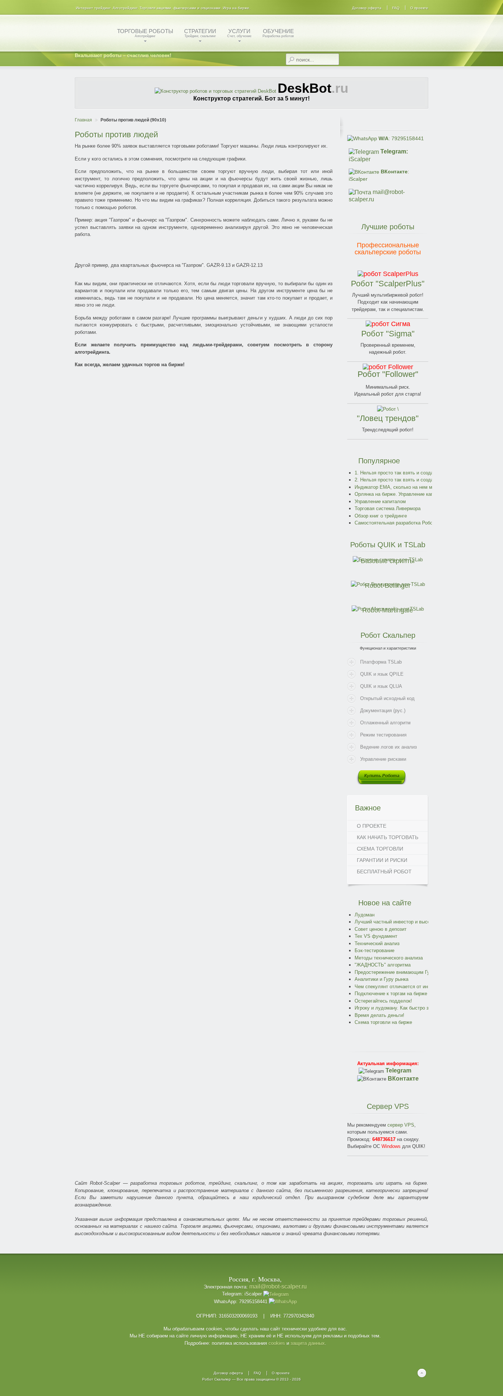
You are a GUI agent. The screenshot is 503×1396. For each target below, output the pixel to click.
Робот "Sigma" (388, 333)
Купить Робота (382, 775)
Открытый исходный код (387, 698)
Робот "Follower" (388, 374)
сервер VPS (400, 1125)
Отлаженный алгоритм (385, 722)
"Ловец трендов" (388, 418)
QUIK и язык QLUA (381, 686)
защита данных (308, 1343)
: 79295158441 (401, 138)
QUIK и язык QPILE (382, 674)
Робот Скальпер (216, 1379)
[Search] (291, 60)
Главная (83, 120)
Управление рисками (383, 759)
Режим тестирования (383, 735)
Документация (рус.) (382, 710)
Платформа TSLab (381, 662)
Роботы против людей (116, 134)
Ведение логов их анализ (388, 747)
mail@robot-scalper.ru (278, 1286)
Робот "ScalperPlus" (388, 283)
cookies (276, 1343)
